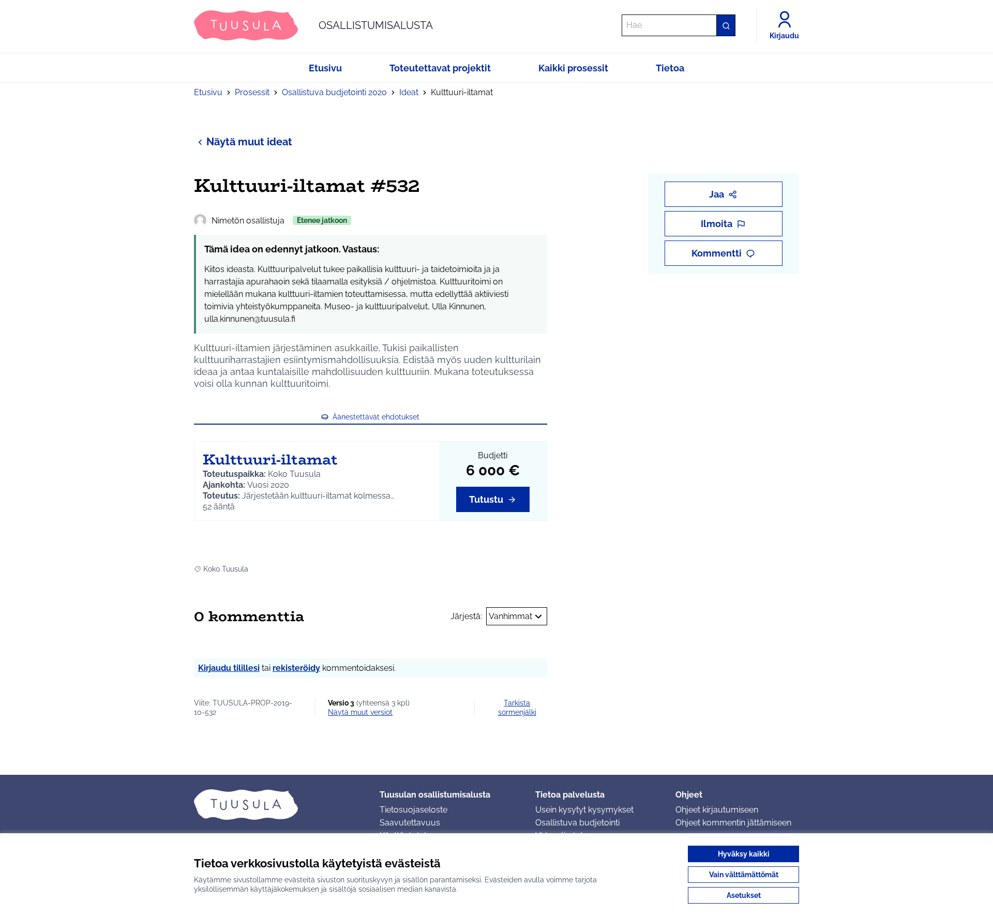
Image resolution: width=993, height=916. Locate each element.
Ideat (408, 92)
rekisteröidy (296, 668)
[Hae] (725, 25)
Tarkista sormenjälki (517, 707)
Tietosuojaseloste (413, 810)
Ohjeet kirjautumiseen (716, 810)
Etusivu (208, 92)
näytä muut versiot (360, 712)
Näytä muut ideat (249, 142)
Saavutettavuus (410, 823)
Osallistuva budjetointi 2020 (334, 92)
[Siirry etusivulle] (278, 804)
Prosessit (252, 92)
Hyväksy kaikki (744, 854)
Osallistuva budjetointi (577, 823)
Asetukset (744, 895)
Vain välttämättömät (743, 874)
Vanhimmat (510, 616)
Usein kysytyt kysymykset (584, 810)
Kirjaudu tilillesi (229, 668)
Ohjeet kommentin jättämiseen (733, 823)
